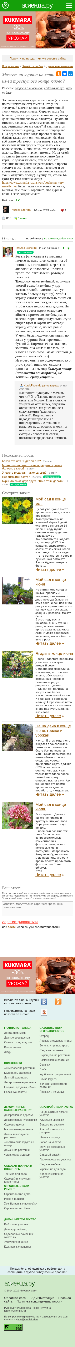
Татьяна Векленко (26, 247)
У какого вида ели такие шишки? (24, 472)
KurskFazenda (21, 209)
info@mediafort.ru (28, 1319)
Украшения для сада (53, 1169)
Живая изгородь (50, 1137)
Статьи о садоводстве (18, 1042)
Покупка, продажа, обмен (20, 1087)
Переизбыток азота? (16, 476)
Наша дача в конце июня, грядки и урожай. (53, 730)
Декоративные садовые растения (18, 1109)
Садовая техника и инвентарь (18, 1167)
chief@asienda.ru (15, 1310)
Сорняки (45, 1064)
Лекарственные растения (20, 1082)
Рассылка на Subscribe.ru (44, 1012)
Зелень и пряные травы (54, 1045)
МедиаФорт (28, 1290)
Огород (44, 1035)
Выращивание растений (55, 1055)
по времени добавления (58, 238)
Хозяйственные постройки (20, 1203)
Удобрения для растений (55, 1074)
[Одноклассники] (58, 1001)
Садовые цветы (14, 1124)
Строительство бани (17, 1208)
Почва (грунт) (48, 1079)
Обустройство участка (56, 1107)
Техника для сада (15, 1173)
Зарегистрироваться (20, 922)
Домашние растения (17, 1149)
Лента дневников (15, 1032)
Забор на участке (50, 1142)
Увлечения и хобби (16, 1241)
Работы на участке (16, 1224)
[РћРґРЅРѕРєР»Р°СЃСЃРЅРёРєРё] (58, 73)
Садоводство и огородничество (52, 1029)
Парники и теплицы (52, 1091)
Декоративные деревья (18, 1115)
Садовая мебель (50, 1164)
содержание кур (54, 88)
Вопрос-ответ (10, 66)
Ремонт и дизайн (14, 1198)
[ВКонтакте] (44, 1001)
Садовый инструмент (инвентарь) (17, 1180)
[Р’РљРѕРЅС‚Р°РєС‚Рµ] (64, 73)
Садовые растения (51, 1050)
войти (12, 927)
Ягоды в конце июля (54, 653)
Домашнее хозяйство (20, 1219)
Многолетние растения (18, 1129)
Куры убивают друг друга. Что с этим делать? (33, 481)
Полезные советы (15, 1091)
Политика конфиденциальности (39, 1301)
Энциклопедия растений (19, 1068)
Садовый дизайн (50, 1154)
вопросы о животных (28, 88)
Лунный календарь (16, 1077)
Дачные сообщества (17, 1037)
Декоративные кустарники (20, 1119)
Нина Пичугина (42, 1307)
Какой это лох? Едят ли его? (21, 461)
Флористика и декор (17, 1154)
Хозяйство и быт (32, 66)
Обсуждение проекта (51, 1272)
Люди (7, 1052)
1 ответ (22, 218)
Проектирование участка (55, 1159)
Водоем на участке (52, 1124)
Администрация (42, 1298)
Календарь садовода (17, 1072)
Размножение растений (54, 1059)
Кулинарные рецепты (17, 1246)
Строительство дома (17, 1194)
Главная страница (17, 1027)
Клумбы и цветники (52, 1119)
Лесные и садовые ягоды (55, 1040)
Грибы (43, 1069)
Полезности (13, 1063)
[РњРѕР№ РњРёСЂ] (70, 73)
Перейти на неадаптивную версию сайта (38, 58)
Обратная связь (15, 1298)
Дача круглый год (15, 1229)
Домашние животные (59, 66)
